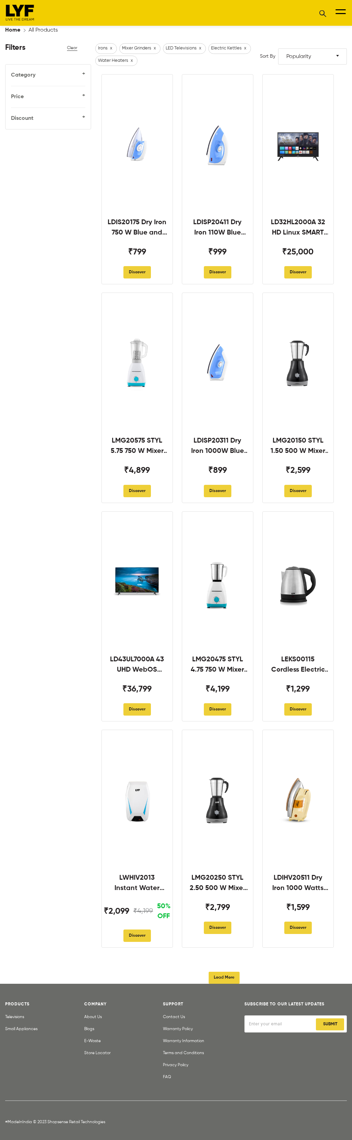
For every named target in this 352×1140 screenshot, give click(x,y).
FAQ (167, 1077)
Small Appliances (21, 1029)
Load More (224, 978)
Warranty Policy (178, 1029)
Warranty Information (183, 1041)
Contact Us (174, 1017)
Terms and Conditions (183, 1053)
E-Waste (92, 1041)
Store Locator (97, 1053)
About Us (93, 1017)
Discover (137, 272)
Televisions (14, 1017)
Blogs (89, 1029)
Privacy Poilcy (175, 1065)
